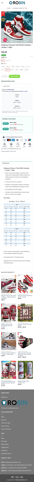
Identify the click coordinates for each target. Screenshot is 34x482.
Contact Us (4, 450)
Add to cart (14, 76)
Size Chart (4, 441)
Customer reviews (6, 453)
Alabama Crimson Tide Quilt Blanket (24, 325)
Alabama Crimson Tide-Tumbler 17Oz (23, 382)
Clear (31, 56)
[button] (2, 3)
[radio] (3, 60)
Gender (3, 57)
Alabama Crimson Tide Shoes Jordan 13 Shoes (25, 296)
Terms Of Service (6, 429)
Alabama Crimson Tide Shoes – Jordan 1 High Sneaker (8, 353)
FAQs (2, 438)
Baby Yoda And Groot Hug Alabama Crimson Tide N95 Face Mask (24, 354)
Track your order (5, 423)
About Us (3, 420)
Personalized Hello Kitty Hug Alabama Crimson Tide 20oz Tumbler (8, 383)
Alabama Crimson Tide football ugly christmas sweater (6, 326)
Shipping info (5, 447)
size (2, 63)
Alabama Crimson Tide (19, 8)
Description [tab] (5, 163)
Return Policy (5, 444)
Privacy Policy (5, 426)
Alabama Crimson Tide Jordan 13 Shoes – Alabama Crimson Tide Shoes (8, 297)
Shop (2, 417)
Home (9, 8)
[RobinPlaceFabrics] (17, 2)
